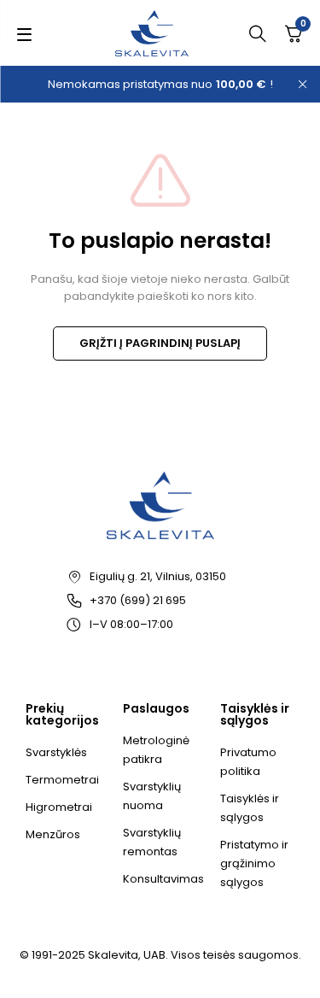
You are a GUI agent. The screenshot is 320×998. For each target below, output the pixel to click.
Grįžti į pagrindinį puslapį (160, 343)
